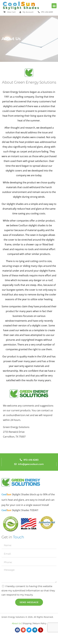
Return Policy (39, 623)
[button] (54, 5)
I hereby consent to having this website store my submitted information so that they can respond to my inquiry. (28, 590)
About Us (16, 623)
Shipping (27, 623)
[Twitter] (29, 630)
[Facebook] (17, 630)
